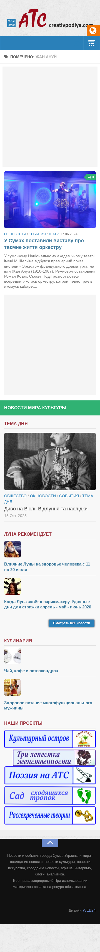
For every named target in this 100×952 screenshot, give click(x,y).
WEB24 (89, 910)
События (37, 234)
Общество (15, 496)
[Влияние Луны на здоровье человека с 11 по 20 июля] (50, 550)
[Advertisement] (50, 117)
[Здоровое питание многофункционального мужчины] (50, 688)
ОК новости (15, 234)
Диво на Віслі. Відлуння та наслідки (46, 509)
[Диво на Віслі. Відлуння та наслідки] (50, 461)
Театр (53, 234)
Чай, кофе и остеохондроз (31, 670)
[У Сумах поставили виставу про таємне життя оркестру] (50, 199)
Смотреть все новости (71, 623)
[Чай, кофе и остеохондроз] (50, 656)
